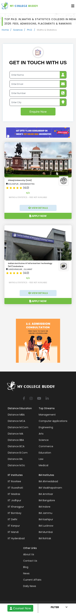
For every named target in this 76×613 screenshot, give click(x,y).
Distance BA (15, 459)
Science (18, 30)
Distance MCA (16, 421)
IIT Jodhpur (14, 500)
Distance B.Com (18, 452)
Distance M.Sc (16, 465)
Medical (43, 465)
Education (45, 452)
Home (5, 30)
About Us (28, 554)
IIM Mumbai (46, 532)
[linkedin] (47, 399)
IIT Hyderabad (16, 538)
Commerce (46, 446)
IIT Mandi (13, 532)
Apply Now (39, 215)
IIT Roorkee (14, 481)
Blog (25, 567)
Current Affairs (32, 579)
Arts (41, 433)
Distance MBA (16, 414)
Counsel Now (21, 608)
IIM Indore (44, 506)
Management (47, 414)
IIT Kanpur (14, 525)
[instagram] (31, 399)
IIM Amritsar (46, 494)
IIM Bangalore (47, 500)
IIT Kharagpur (16, 506)
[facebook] (24, 399)
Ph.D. (30, 30)
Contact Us (30, 560)
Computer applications (53, 421)
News (26, 573)
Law (41, 459)
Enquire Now (38, 111)
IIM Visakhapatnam (50, 487)
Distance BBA (16, 440)
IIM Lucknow (46, 525)
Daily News (29, 586)
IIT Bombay (14, 513)
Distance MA (15, 433)
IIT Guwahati (15, 487)
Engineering (46, 427)
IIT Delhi (12, 519)
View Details (39, 207)
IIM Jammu (45, 513)
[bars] (73, 7)
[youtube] (39, 399)
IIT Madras (14, 494)
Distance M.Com (18, 427)
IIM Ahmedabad (48, 481)
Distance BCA (16, 446)
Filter (55, 607)
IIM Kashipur (46, 519)
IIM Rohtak (45, 538)
